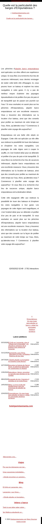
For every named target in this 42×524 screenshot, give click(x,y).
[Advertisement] (21, 42)
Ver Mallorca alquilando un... (13, 512)
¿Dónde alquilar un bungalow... (14, 497)
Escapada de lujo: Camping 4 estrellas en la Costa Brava (18, 380)
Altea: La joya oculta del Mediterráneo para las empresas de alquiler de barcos (16, 387)
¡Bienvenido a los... (9, 457)
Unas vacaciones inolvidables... (14, 472)
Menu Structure (32, 519)
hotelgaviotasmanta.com (20, 13)
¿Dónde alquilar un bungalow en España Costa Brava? (18, 360)
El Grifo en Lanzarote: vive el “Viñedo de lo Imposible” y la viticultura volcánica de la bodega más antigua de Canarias (18, 346)
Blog (20, 15)
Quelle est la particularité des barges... (20, 18)
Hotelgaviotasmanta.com (18, 519)
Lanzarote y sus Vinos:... (11, 492)
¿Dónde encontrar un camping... (14, 477)
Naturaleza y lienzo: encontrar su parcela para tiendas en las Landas (19, 373)
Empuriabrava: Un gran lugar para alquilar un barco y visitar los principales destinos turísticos (32, 325)
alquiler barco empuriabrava (27, 69)
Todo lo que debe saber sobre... (14, 507)
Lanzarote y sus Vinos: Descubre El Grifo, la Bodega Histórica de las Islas (19, 354)
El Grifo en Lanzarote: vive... (13, 487)
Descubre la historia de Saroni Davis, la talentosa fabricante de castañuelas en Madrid (19, 366)
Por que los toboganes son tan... (14, 467)
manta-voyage (21, 521)
